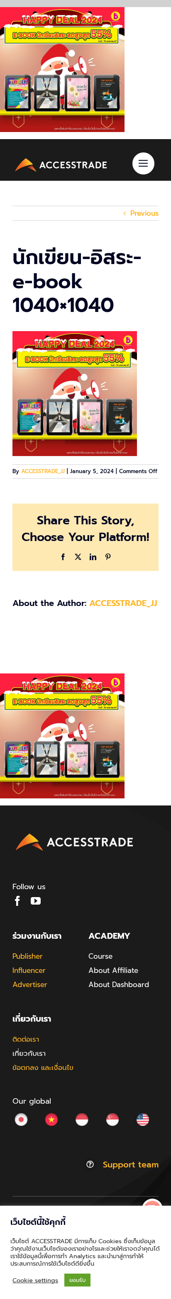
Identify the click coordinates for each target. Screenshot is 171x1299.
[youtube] (36, 901)
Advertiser (29, 984)
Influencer (29, 970)
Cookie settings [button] (35, 1280)
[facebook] (17, 901)
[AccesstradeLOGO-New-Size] (61, 159)
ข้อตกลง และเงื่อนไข (42, 1067)
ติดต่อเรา (25, 1039)
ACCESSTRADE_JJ (43, 471)
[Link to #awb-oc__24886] (143, 163)
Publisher (27, 956)
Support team (131, 1164)
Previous (144, 213)
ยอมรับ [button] (77, 1280)
